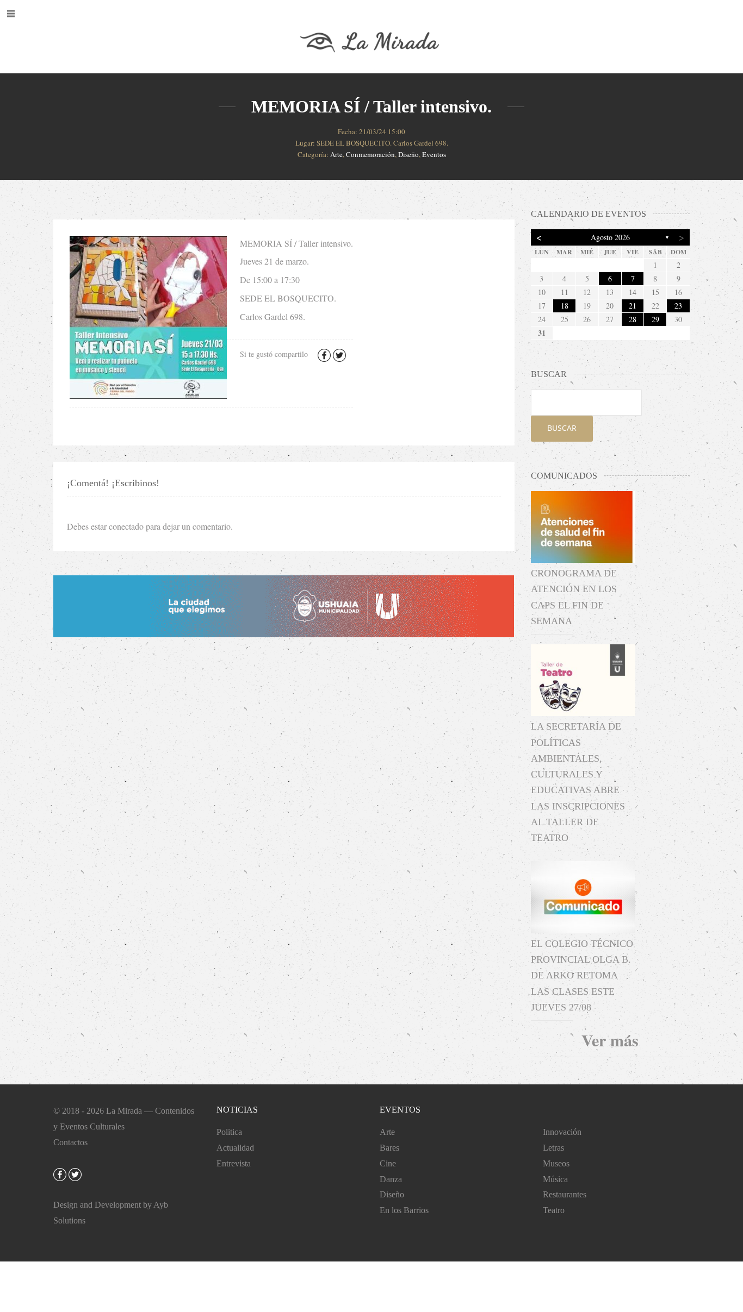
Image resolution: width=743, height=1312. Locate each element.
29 (655, 319)
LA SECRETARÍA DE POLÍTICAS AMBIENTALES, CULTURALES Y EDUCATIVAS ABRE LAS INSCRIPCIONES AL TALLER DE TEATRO (578, 782)
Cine (388, 1163)
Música (555, 1179)
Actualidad (235, 1147)
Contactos (70, 1142)
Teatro (554, 1210)
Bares (389, 1147)
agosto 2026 (610, 237)
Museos (556, 1163)
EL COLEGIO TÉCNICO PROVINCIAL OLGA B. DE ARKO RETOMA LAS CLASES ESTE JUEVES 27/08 (582, 975)
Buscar (562, 428)
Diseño (408, 154)
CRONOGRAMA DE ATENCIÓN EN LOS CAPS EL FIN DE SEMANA (574, 597)
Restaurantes (564, 1194)
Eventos (434, 154)
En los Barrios (404, 1210)
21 (632, 305)
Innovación (562, 1132)
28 (632, 319)
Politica (229, 1132)
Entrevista (233, 1163)
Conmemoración (370, 154)
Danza (391, 1179)
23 (678, 305)
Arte (336, 154)
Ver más (610, 1040)
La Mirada (124, 1110)
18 (564, 305)
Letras (553, 1147)
